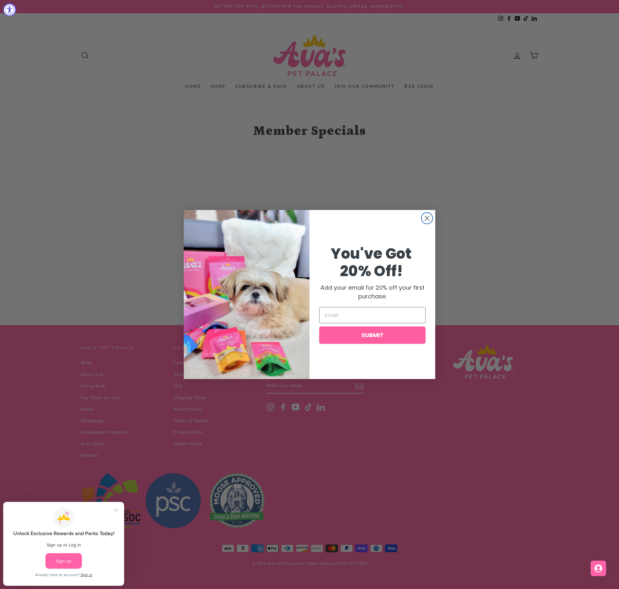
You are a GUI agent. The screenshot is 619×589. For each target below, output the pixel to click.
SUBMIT (372, 335)
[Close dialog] (427, 218)
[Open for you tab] (598, 568)
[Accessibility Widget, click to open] (9, 9)
